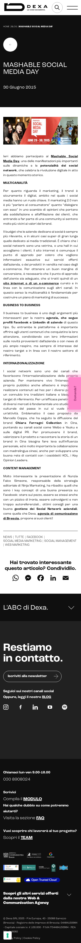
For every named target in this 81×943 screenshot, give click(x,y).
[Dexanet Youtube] (49, 708)
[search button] (57, 7)
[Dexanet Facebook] (20, 708)
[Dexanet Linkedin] (35, 708)
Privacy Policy (12, 938)
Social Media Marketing (22, 541)
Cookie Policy (31, 938)
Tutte (19, 537)
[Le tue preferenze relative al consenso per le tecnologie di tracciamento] (7, 935)
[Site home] (26, 7)
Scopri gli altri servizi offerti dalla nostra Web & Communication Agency (30, 898)
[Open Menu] (72, 7)
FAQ (40, 818)
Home (6, 26)
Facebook (35, 537)
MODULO (32, 799)
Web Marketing (17, 545)
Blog (14, 26)
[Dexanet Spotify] (64, 708)
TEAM (27, 838)
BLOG (46, 697)
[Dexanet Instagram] (5, 708)
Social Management (60, 541)
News (7, 537)
